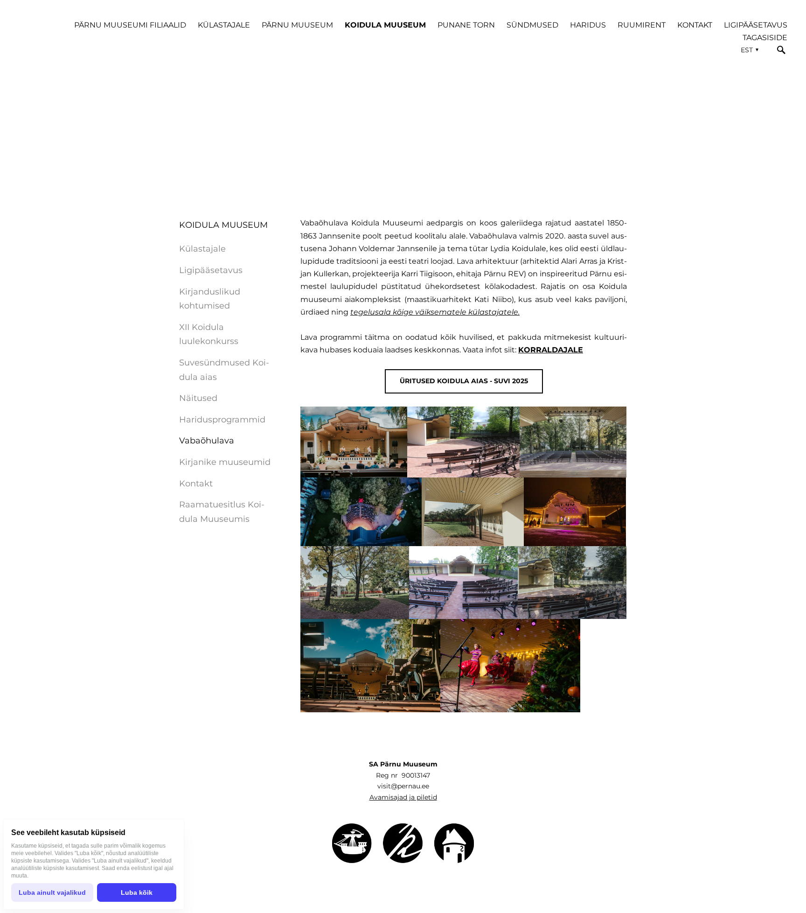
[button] (748, 50)
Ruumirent (642, 25)
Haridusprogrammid (222, 419)
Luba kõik (137, 892)
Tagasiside (765, 37)
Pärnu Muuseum (297, 25)
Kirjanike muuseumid (225, 462)
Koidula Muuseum (385, 25)
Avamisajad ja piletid (403, 797)
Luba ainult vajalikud (52, 892)
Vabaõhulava (206, 440)
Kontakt (694, 25)
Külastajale (224, 25)
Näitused (198, 398)
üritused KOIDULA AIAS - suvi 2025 (464, 381)
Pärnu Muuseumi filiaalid (130, 25)
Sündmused (532, 25)
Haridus (588, 25)
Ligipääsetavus (755, 25)
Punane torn (466, 25)
